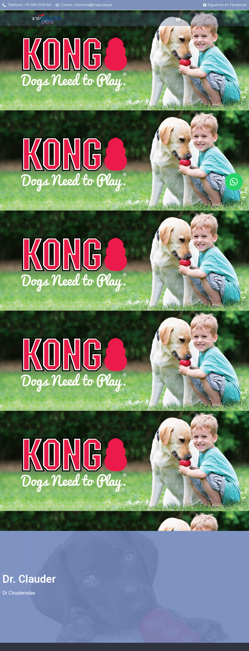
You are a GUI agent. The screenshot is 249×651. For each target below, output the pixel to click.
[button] (178, 19)
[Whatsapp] (234, 182)
